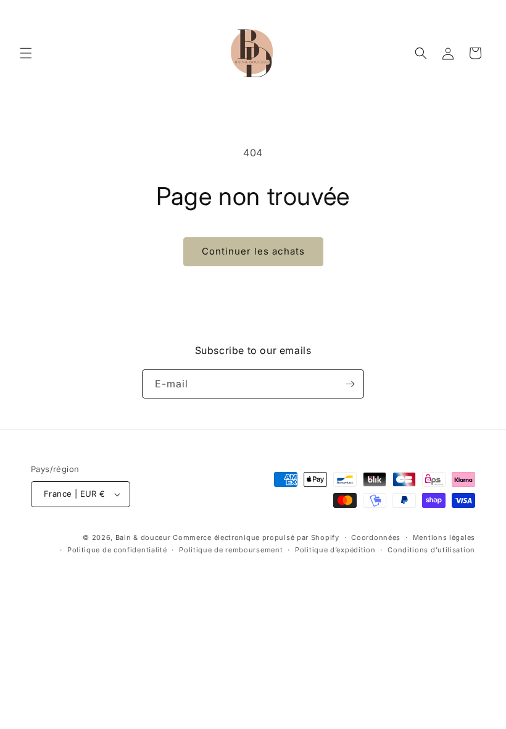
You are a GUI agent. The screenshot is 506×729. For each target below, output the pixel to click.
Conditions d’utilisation (431, 550)
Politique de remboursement (231, 550)
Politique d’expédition (335, 550)
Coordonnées (375, 537)
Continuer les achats (253, 251)
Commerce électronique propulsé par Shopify (256, 537)
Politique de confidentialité (117, 550)
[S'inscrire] (349, 383)
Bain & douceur (143, 537)
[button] (25, 53)
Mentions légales (444, 537)
